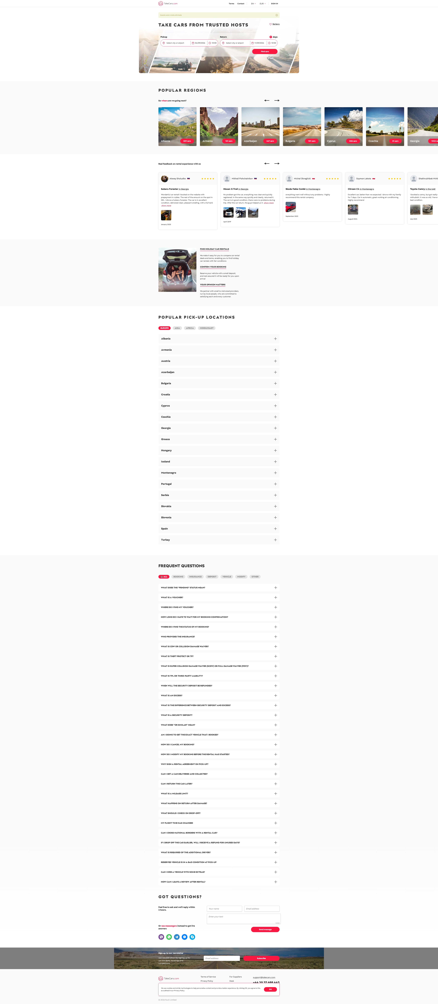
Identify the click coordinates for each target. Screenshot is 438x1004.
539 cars (187, 141)
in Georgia (184, 189)
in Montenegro (313, 189)
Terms (231, 3)
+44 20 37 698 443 (266, 982)
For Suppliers (235, 977)
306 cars (353, 141)
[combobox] (177, 43)
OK (270, 989)
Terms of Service (208, 977)
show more (166, 205)
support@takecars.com (264, 977)
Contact (240, 3)
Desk (231, 981)
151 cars (228, 141)
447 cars (270, 141)
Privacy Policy (207, 981)
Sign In (274, 3)
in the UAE (430, 189)
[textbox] (177, 43)
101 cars (311, 141)
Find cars (265, 51)
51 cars (395, 141)
